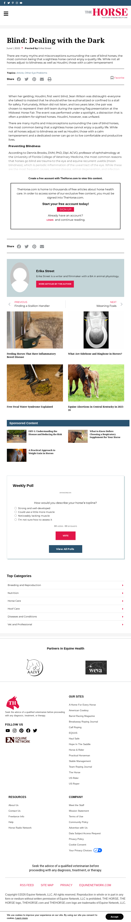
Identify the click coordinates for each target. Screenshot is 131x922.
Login (50, 219)
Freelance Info (16, 816)
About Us (13, 805)
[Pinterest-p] (13, 3)
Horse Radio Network (20, 827)
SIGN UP (65, 209)
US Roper (74, 783)
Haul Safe (74, 738)
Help (11, 822)
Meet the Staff (76, 805)
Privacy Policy (76, 839)
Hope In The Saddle (80, 744)
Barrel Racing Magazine (82, 716)
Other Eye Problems (36, 72)
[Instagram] (17, 3)
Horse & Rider (76, 749)
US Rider (74, 778)
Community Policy (78, 822)
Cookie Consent (77, 844)
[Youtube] (8, 730)
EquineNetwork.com (95, 885)
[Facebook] (28, 730)
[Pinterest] (21, 730)
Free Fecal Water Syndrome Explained (30, 406)
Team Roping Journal (80, 766)
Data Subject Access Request (85, 833)
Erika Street (45, 271)
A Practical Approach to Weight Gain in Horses (41, 452)
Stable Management (80, 761)
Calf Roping (75, 727)
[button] (19, 79)
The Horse (74, 772)
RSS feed (27, 885)
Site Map (47, 885)
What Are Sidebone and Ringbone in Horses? (95, 353)
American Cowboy (79, 710)
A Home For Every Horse (82, 704)
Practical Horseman (79, 755)
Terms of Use (76, 816)
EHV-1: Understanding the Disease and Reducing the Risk (45, 433)
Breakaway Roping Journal (83, 721)
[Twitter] (9, 3)
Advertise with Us (78, 827)
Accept (114, 916)
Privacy (66, 885)
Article (20, 72)
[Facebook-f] (4, 3)
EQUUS (73, 733)
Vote (65, 535)
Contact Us (14, 810)
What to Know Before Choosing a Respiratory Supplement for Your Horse (105, 434)
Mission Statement (79, 810)
